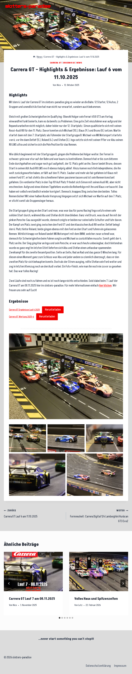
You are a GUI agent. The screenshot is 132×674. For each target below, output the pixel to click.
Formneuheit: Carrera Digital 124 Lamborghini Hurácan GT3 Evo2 (99, 516)
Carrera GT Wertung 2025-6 (21, 316)
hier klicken (105, 286)
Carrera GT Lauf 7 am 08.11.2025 (32, 599)
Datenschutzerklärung (98, 666)
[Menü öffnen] (125, 6)
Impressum (120, 666)
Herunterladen (53, 310)
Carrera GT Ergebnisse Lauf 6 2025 (24, 309)
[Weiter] (123, 583)
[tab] (59, 618)
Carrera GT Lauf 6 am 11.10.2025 (21, 514)
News (79, 62)
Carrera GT (56, 62)
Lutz (80, 605)
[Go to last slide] (9, 583)
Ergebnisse (69, 62)
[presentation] (33, 571)
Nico (59, 85)
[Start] (34, 57)
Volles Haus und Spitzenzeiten (96, 599)
